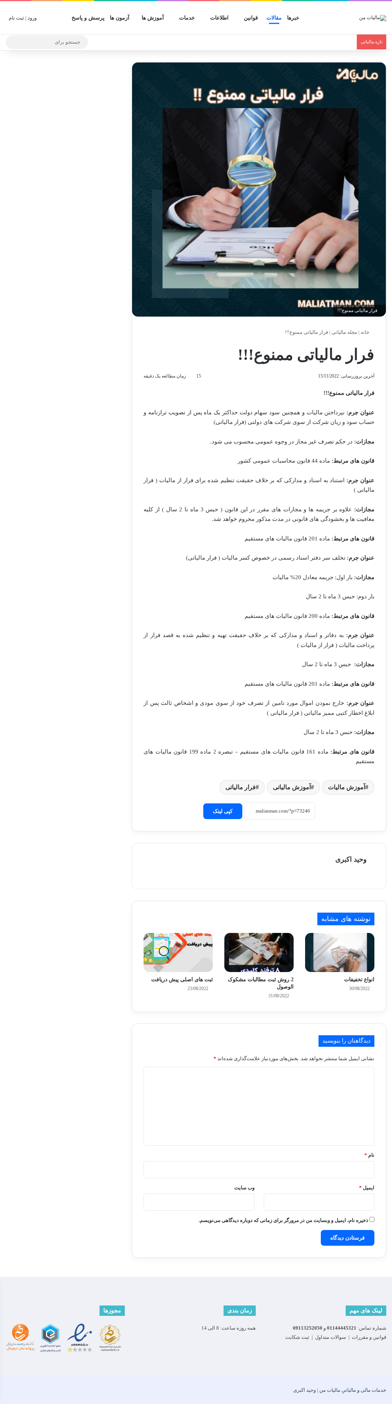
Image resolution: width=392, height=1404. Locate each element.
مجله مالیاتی (344, 332)
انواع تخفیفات (359, 979)
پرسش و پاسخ (88, 18)
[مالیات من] (372, 18)
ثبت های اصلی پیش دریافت (182, 979)
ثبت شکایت (297, 1337)
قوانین (251, 18)
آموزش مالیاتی (292, 787)
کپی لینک (223, 811)
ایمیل (366, 1188)
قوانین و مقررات (369, 1337)
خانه (366, 332)
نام (369, 1155)
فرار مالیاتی (240, 787)
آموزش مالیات (346, 787)
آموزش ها (153, 18)
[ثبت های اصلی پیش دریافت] (178, 952)
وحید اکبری (351, 859)
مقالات (274, 18)
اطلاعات (219, 18)
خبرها (293, 18)
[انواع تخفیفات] (339, 952)
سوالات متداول (330, 1337)
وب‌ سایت (244, 1188)
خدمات (187, 18)
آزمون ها (119, 18)
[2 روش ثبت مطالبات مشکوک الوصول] (259, 952)
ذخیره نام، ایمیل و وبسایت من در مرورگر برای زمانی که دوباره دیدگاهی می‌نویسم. (283, 1220)
